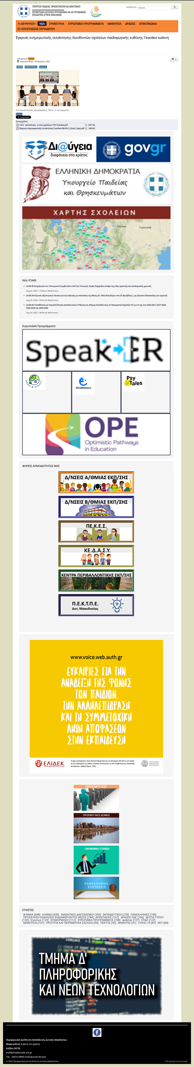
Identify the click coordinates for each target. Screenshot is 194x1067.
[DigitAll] (96, 392)
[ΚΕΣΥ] (96, 556)
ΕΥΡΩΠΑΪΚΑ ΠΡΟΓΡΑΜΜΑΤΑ (86, 23)
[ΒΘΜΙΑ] (96, 506)
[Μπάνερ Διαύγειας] (59, 149)
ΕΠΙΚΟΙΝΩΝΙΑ (148, 23)
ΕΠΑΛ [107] (148, 920)
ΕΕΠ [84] (163, 922)
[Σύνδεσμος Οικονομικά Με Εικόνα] (96, 860)
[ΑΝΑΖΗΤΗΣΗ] (175, 7)
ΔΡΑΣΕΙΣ (130, 23)
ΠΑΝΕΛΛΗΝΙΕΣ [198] (143, 914)
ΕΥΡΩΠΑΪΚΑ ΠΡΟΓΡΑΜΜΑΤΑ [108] (99, 920)
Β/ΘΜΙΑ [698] (32, 914)
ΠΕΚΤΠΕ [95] (108, 922)
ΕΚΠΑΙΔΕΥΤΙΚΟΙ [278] (116, 914)
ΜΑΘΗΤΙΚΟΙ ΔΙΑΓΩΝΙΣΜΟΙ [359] (81, 914)
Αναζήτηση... (132, 7)
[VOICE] (96, 706)
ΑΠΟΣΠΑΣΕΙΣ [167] (107, 917)
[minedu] (96, 184)
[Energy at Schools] (47, 392)
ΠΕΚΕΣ (31, 58)
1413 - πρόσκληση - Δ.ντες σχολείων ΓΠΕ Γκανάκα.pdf (43, 125)
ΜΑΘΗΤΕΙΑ (114, 23)
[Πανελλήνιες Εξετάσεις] (96, 887)
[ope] (96, 434)
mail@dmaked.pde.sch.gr (19, 1052)
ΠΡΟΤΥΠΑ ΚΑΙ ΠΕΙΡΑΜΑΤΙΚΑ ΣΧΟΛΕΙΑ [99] (72, 922)
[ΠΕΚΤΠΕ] (96, 605)
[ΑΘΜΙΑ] (96, 482)
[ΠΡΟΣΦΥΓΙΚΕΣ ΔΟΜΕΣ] (96, 828)
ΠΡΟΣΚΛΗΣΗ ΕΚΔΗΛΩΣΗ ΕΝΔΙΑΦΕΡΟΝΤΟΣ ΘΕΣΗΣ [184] (58, 917)
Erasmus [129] (39, 920)
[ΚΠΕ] (96, 580)
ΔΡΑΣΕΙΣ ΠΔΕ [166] (133, 917)
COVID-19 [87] (147, 922)
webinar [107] (131, 920)
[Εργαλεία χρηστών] (174, 59)
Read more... (53, 290)
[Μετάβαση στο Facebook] (97, 1032)
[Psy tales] (145, 392)
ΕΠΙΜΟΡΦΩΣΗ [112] (63, 920)
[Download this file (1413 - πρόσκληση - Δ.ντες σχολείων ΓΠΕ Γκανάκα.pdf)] (17, 125)
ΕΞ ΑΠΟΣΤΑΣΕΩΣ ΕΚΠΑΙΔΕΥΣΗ (36, 29)
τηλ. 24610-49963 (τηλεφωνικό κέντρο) (26, 1056)
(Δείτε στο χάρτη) (31, 1044)
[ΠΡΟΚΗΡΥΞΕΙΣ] (96, 797)
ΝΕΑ (42, 23)
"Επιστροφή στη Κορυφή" (176, 1061)
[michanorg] (96, 975)
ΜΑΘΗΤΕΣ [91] (127, 922)
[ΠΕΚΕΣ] (96, 531)
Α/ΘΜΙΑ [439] (51, 914)
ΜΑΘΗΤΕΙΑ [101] (34, 922)
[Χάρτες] (96, 238)
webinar (43, 67)
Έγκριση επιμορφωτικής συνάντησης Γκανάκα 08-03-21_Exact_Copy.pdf (51, 128)
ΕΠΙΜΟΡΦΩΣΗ (31, 67)
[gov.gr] (133, 149)
